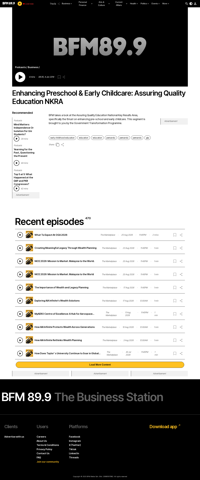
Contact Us (43, 453)
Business (66, 3)
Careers (41, 436)
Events (155, 3)
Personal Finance (83, 3)
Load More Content (100, 364)
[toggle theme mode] (191, 3)
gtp (147, 137)
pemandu (110, 137)
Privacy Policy (44, 449)
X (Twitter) (75, 445)
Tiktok (72, 449)
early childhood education (62, 137)
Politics (144, 3)
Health (133, 3)
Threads (74, 457)
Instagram (75, 440)
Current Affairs (118, 3)
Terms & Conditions (48, 445)
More (164, 3)
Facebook (74, 436)
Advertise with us (14, 436)
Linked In (74, 453)
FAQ (39, 457)
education (83, 137)
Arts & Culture (101, 3)
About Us (42, 440)
